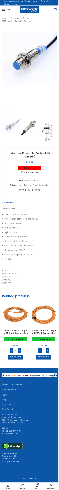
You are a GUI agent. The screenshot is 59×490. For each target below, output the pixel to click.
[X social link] (29, 190)
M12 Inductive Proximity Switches (17, 21)
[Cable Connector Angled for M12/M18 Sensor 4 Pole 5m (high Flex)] (15, 314)
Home (5, 18)
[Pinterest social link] (32, 190)
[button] (5, 74)
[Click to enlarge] (7, 111)
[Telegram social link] (39, 190)
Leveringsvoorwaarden (12, 384)
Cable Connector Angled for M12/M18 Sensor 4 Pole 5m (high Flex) (15, 333)
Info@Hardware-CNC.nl (12, 422)
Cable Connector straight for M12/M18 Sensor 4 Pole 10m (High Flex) (44, 333)
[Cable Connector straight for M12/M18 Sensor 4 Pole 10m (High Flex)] (43, 314)
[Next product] (10, 27)
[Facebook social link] (25, 190)
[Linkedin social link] (36, 190)
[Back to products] (7, 27)
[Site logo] (29, 9)
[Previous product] (3, 27)
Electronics (15, 18)
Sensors (26, 18)
